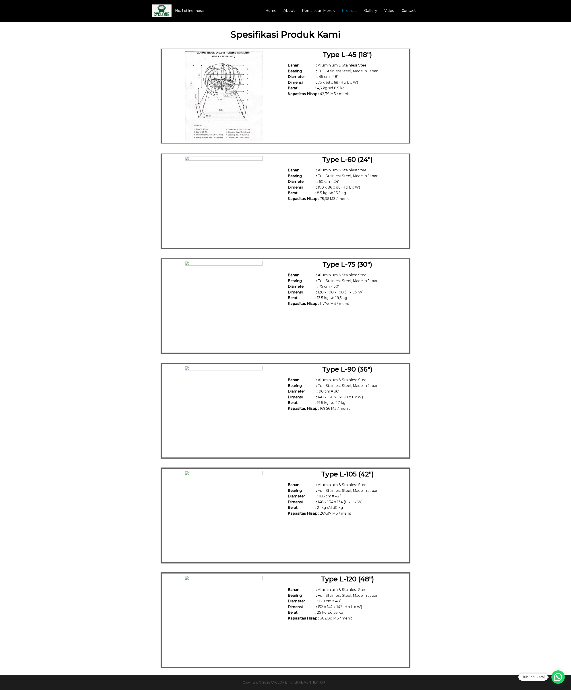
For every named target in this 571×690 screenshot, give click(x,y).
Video (389, 10)
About (289, 10)
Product (349, 10)
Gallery (370, 10)
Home (270, 10)
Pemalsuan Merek (318, 10)
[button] (558, 677)
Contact (408, 10)
